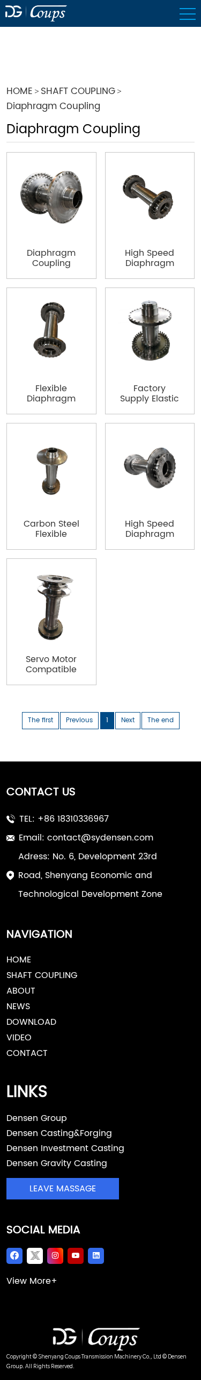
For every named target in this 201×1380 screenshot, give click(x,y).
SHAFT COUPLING (78, 92)
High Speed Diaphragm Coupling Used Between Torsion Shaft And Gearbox (150, 258)
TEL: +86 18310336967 (64, 819)
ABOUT (20, 991)
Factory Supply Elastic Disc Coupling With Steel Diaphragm (149, 394)
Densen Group (36, 1118)
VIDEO (19, 1038)
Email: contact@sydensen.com (86, 838)
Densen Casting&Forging (59, 1133)
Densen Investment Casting (65, 1148)
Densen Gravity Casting (56, 1163)
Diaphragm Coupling (53, 107)
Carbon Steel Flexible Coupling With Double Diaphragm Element (51, 529)
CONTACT (27, 1053)
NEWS (18, 1007)
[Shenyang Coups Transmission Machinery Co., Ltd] (100, 1339)
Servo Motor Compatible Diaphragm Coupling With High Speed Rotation (51, 665)
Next (128, 720)
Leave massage (62, 1189)
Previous (79, 720)
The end (160, 720)
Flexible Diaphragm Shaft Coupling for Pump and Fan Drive (51, 394)
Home (18, 960)
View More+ (31, 1281)
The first (40, 720)
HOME (19, 92)
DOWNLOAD (31, 1022)
